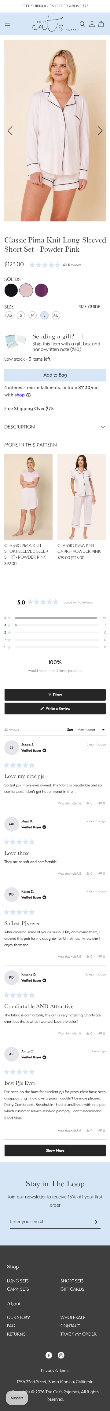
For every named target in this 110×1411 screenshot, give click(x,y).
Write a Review (64, 710)
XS (9, 315)
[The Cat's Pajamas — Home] (55, 23)
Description (19, 427)
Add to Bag (55, 375)
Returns (16, 1334)
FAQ (11, 1325)
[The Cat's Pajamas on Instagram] (61, 1355)
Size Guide (90, 306)
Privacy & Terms (55, 1370)
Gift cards (72, 1289)
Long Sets (18, 1280)
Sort (70, 730)
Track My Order (79, 1334)
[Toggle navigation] (7, 23)
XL (55, 315)
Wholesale (73, 1317)
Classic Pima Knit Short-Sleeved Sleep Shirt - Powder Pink (26, 551)
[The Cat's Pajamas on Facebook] (49, 1355)
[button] (82, 24)
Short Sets (72, 1280)
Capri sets (18, 1289)
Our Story (18, 1317)
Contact (70, 1325)
